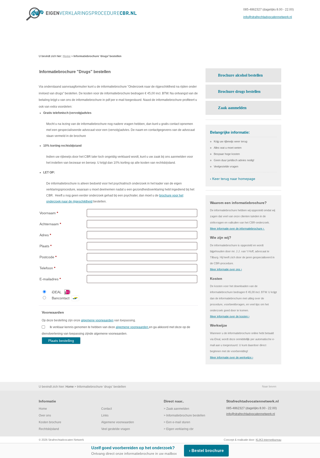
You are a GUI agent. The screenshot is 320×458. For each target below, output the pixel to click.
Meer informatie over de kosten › (230, 316)
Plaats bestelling (61, 341)
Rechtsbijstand (49, 429)
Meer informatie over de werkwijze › (231, 357)
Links (104, 415)
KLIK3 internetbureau (268, 439)
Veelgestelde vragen (226, 166)
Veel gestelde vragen (115, 429)
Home (43, 408)
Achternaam (50, 224)
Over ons (45, 415)
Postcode (48, 257)
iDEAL (57, 292)
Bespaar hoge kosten (227, 153)
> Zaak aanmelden (176, 408)
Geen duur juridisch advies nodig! (234, 160)
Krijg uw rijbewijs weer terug (230, 141)
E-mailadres (50, 279)
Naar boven (269, 386)
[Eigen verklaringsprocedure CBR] (83, 14)
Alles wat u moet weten (228, 147)
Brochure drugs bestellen (239, 91)
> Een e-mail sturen (177, 422)
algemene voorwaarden (97, 320)
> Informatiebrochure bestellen (184, 415)
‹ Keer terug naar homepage (232, 179)
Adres (45, 235)
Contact (106, 408)
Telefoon (47, 268)
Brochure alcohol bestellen (240, 75)
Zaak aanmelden (232, 108)
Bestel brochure (208, 450)
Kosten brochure (50, 422)
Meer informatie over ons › (226, 269)
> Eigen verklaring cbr (179, 429)
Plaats (46, 246)
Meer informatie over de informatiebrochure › (237, 228)
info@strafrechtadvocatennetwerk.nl (267, 17)
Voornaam (49, 213)
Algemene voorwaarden (117, 422)
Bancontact (61, 298)
